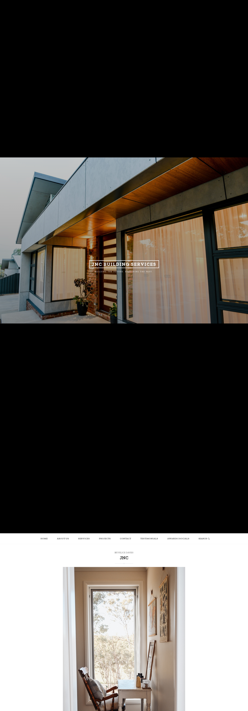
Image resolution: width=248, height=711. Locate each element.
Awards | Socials (178, 538)
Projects (105, 538)
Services (84, 538)
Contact (125, 538)
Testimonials (149, 538)
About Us (63, 538)
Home (44, 538)
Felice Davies (125, 552)
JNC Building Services (124, 264)
